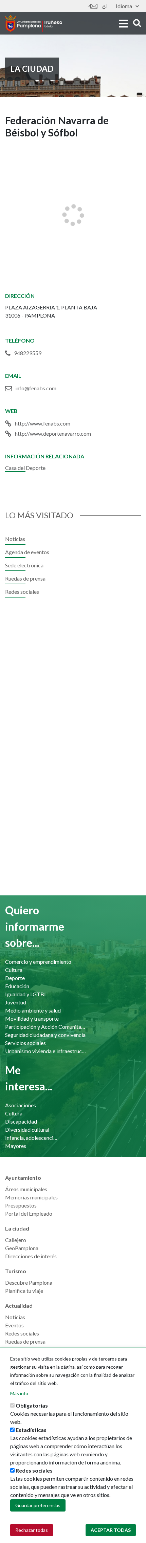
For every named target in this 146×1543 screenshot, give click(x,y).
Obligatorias (32, 1405)
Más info (19, 1393)
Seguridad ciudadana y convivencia (45, 1034)
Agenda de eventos (27, 552)
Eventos (14, 1325)
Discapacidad (21, 1121)
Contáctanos (92, 6)
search (136, 22)
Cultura (13, 969)
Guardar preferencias (37, 1505)
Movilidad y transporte (32, 1018)
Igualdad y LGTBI (25, 994)
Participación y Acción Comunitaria (46, 1026)
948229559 (27, 353)
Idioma (124, 6)
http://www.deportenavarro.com (53, 433)
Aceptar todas (111, 1530)
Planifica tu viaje (24, 1290)
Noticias (15, 539)
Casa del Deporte (25, 467)
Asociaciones (20, 1105)
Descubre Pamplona (28, 1282)
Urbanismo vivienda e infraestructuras (46, 1051)
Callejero (15, 1240)
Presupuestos (21, 1205)
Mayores (15, 1146)
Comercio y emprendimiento (38, 961)
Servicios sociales (25, 1043)
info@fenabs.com (35, 388)
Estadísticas (31, 1430)
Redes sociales (22, 591)
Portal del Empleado (28, 1213)
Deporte (15, 978)
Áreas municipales (26, 1189)
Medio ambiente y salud (33, 1010)
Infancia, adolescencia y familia (32, 1137)
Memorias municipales (31, 1197)
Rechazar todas (31, 1530)
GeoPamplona (21, 1248)
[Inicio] (33, 23)
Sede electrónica (104, 6)
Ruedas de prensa (25, 578)
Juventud (15, 1002)
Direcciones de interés (31, 1256)
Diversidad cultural (27, 1129)
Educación (17, 986)
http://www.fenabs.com (42, 423)
